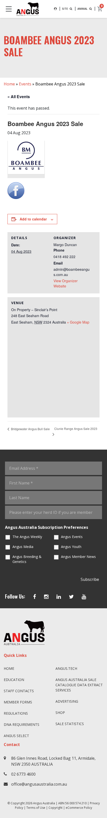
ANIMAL (82, 8)
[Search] (55, 9)
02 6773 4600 (23, 774)
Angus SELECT (16, 735)
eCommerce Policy (79, 808)
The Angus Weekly (27, 536)
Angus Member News (78, 556)
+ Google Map (78, 322)
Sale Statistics (69, 723)
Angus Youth (71, 546)
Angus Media (22, 546)
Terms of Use (35, 808)
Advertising (66, 701)
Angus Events (72, 536)
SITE (65, 8)
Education (14, 679)
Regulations (16, 713)
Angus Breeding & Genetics (27, 559)
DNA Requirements (21, 724)
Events (25, 84)
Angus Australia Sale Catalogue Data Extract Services (79, 684)
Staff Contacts (19, 690)
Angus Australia (44, 803)
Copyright (55, 808)
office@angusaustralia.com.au (39, 784)
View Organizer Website (66, 283)
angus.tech (66, 668)
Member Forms (18, 702)
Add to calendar (33, 218)
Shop (60, 712)
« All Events (18, 96)
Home (9, 84)
